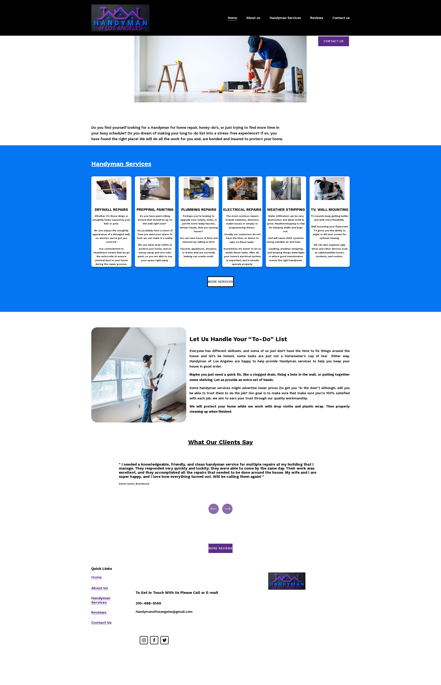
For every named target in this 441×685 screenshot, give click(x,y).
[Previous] (213, 509)
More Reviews (220, 548)
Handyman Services (285, 18)
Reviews (316, 18)
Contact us (341, 18)
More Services (220, 281)
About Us (99, 588)
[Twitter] (164, 640)
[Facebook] (154, 640)
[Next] (227, 509)
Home (232, 18)
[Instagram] (144, 640)
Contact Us (333, 41)
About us (253, 18)
